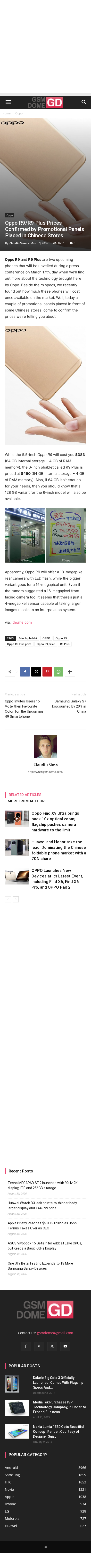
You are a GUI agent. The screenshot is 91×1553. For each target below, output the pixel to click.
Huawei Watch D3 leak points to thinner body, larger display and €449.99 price (42, 1205)
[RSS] (39, 1346)
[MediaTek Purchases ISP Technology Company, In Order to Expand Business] (17, 1408)
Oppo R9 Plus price (19, 644)
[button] (8, 102)
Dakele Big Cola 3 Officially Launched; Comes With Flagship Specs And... (58, 1382)
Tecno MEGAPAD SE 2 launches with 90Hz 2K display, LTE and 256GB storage (42, 1185)
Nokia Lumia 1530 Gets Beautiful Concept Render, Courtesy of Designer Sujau (58, 1431)
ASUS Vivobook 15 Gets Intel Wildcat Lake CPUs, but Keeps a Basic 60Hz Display (45, 1245)
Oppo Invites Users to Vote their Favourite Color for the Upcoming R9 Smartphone (24, 709)
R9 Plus (64, 644)
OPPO (46, 638)
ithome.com (22, 622)
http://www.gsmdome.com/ (45, 771)
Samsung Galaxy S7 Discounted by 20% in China (69, 706)
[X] (36, 672)
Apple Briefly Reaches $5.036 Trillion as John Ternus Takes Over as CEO (42, 1225)
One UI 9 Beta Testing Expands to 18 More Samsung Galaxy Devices (40, 1265)
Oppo (19, 113)
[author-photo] (45, 758)
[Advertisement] (45, 47)
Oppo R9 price (46, 644)
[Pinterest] (47, 672)
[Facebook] (25, 672)
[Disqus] (45, 970)
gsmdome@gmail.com (55, 1332)
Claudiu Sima (18, 243)
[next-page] (16, 899)
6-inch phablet (28, 638)
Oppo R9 (61, 638)
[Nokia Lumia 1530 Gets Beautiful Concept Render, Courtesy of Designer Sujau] (17, 1431)
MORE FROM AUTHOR (26, 801)
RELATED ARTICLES (25, 795)
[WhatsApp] (58, 672)
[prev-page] (8, 899)
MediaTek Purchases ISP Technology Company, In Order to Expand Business (59, 1407)
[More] (70, 672)
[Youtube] (65, 1346)
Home (6, 113)
